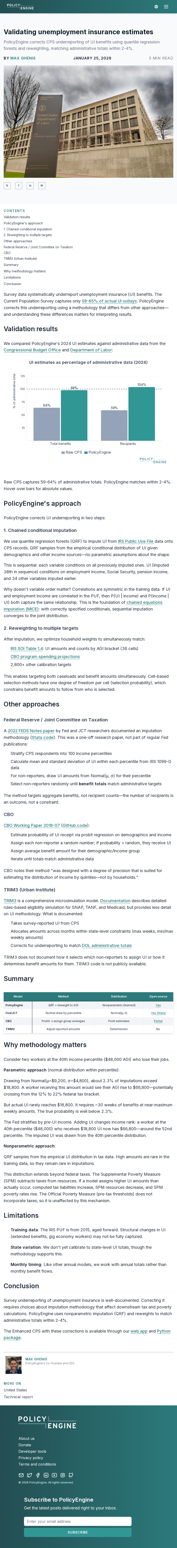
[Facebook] (38, 1475)
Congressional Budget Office (32, 349)
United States (15, 1390)
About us (26, 1438)
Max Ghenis (22, 58)
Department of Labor (91, 349)
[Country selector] (156, 6)
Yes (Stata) (158, 1013)
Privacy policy (30, 1457)
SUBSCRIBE (78, 1532)
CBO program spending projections (45, 656)
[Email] (21, 1475)
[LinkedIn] (46, 1475)
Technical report (18, 1397)
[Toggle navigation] (166, 6)
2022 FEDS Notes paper (31, 730)
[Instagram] (62, 1475)
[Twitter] (29, 1475)
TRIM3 (10, 900)
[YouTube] (54, 1475)
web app (139, 1331)
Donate (24, 1445)
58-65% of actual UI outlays (109, 301)
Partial (158, 1021)
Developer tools (32, 1451)
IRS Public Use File (135, 541)
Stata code (42, 737)
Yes (158, 1005)
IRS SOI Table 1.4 (27, 648)
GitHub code (75, 825)
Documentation (115, 900)
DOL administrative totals (107, 945)
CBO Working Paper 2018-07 (32, 825)
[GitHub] (71, 1475)
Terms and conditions (37, 1464)
